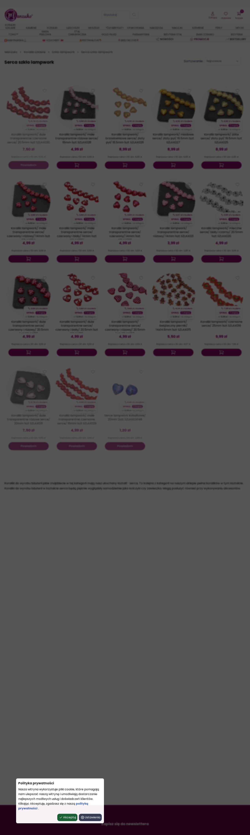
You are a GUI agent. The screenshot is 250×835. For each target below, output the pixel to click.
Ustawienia (92, 817)
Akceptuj (69, 817)
